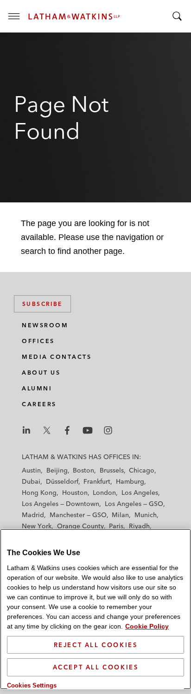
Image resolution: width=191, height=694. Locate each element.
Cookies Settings (32, 685)
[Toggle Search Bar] (177, 16)
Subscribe (42, 303)
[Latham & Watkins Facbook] (67, 430)
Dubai (31, 481)
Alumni (37, 388)
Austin (31, 470)
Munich (145, 515)
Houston (75, 492)
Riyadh (139, 526)
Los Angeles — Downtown (60, 503)
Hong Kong (39, 492)
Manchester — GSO (78, 515)
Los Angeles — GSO (134, 503)
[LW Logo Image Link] (74, 16)
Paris (116, 526)
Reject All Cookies (96, 645)
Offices (38, 340)
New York (36, 526)
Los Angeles (139, 492)
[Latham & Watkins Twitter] (47, 430)
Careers (39, 404)
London (104, 492)
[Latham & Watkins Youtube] (88, 430)
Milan (120, 515)
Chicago (141, 470)
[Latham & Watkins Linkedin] (26, 430)
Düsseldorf (62, 481)
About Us (41, 372)
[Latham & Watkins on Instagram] (108, 430)
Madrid (33, 515)
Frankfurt (96, 481)
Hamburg (130, 481)
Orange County (80, 526)
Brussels (112, 470)
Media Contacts (56, 356)
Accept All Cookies (96, 667)
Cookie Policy (147, 626)
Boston (83, 470)
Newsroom (45, 325)
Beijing (57, 470)
